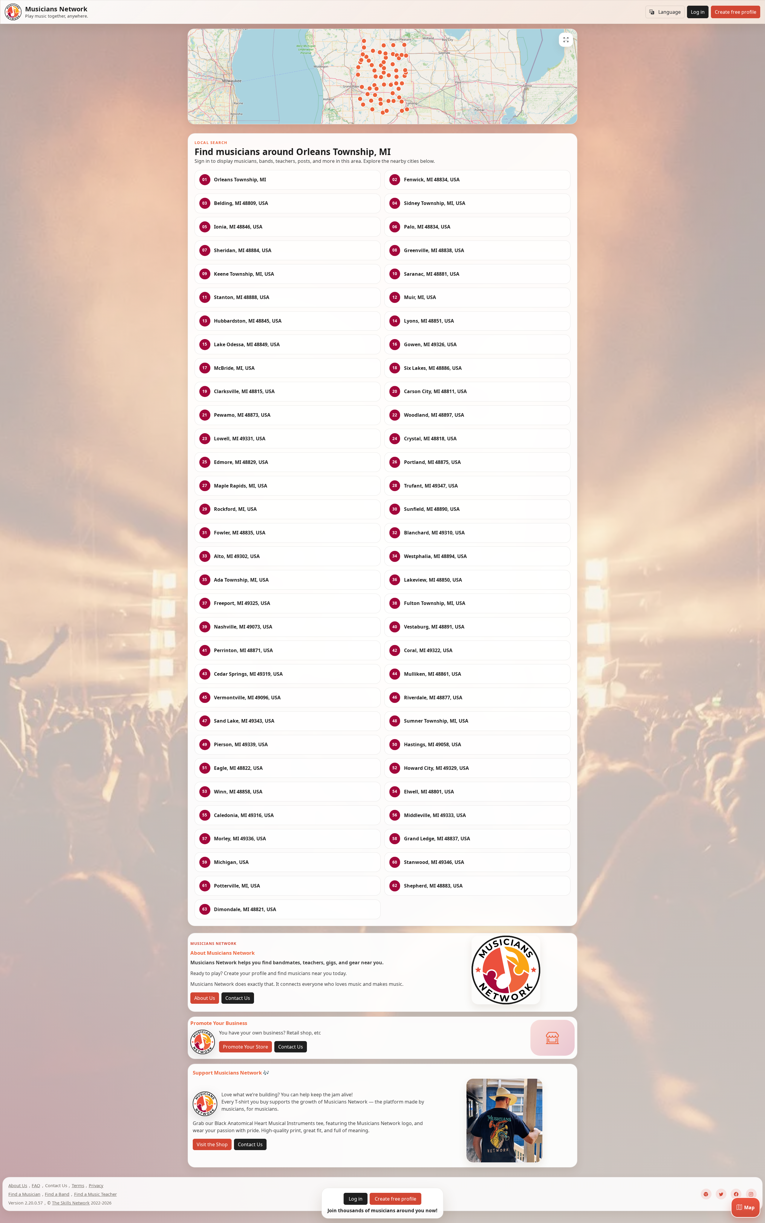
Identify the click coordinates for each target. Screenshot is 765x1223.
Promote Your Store (245, 1046)
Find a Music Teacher (95, 1194)
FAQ (36, 1185)
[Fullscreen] (566, 40)
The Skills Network (71, 1203)
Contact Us (237, 998)
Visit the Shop (212, 1144)
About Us (204, 998)
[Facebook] (736, 1194)
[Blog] (706, 1194)
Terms (78, 1185)
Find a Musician (24, 1194)
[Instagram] (751, 1194)
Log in (698, 12)
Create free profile (735, 12)
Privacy (96, 1185)
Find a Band (57, 1194)
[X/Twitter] (721, 1194)
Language (669, 12)
